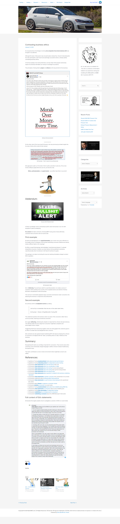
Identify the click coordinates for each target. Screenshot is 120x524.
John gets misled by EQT (87, 131)
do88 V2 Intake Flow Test (87, 129)
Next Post (73, 502)
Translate (92, 205)
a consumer (39, 385)
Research (36, 2)
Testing (21, 2)
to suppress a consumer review (47, 383)
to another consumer (49, 376)
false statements (39, 376)
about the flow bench (44, 364)
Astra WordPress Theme (63, 512)
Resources (44, 2)
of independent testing (48, 390)
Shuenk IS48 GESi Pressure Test (89, 118)
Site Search (59, 2)
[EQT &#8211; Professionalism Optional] (32, 482)
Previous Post (22, 502)
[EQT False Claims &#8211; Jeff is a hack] (62, 482)
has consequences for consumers (46, 392)
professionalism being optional (51, 378)
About (51, 2)
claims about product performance (51, 361)
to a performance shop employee (47, 380)
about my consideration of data (47, 366)
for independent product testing (50, 363)
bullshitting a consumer (41, 393)
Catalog (28, 2)
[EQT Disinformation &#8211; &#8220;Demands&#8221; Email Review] (47, 482)
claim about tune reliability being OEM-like (52, 387)
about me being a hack (45, 371)
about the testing (43, 368)
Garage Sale (67, 2)
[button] (23, 2)
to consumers (42, 388)
